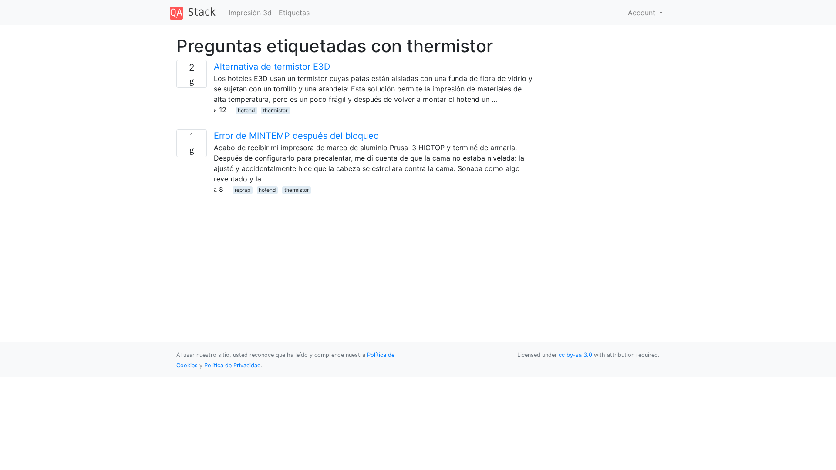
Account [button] (642, 12)
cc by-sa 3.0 (575, 355)
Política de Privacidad (232, 365)
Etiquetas (294, 12)
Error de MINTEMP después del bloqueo (296, 136)
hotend (246, 110)
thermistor (275, 110)
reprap (242, 190)
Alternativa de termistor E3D (272, 66)
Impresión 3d (250, 12)
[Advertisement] (356, 255)
